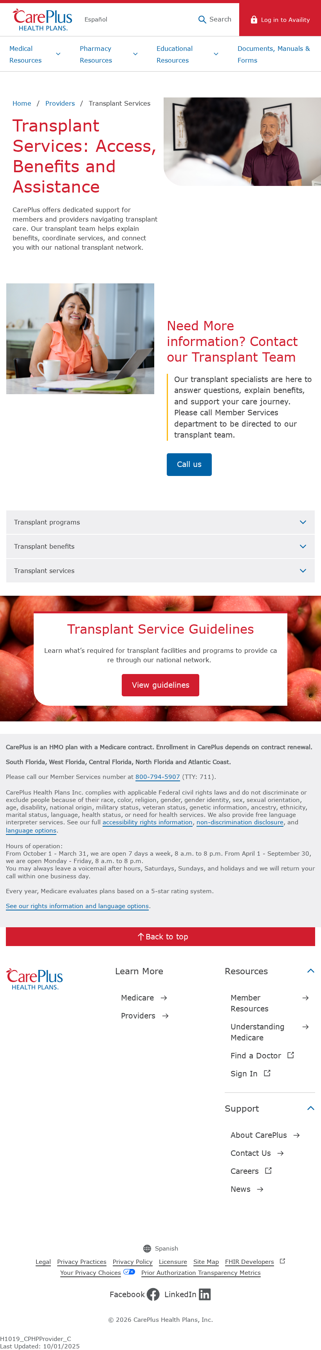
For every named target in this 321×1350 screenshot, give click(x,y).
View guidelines (160, 684)
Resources (246, 971)
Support (242, 1108)
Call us (189, 464)
